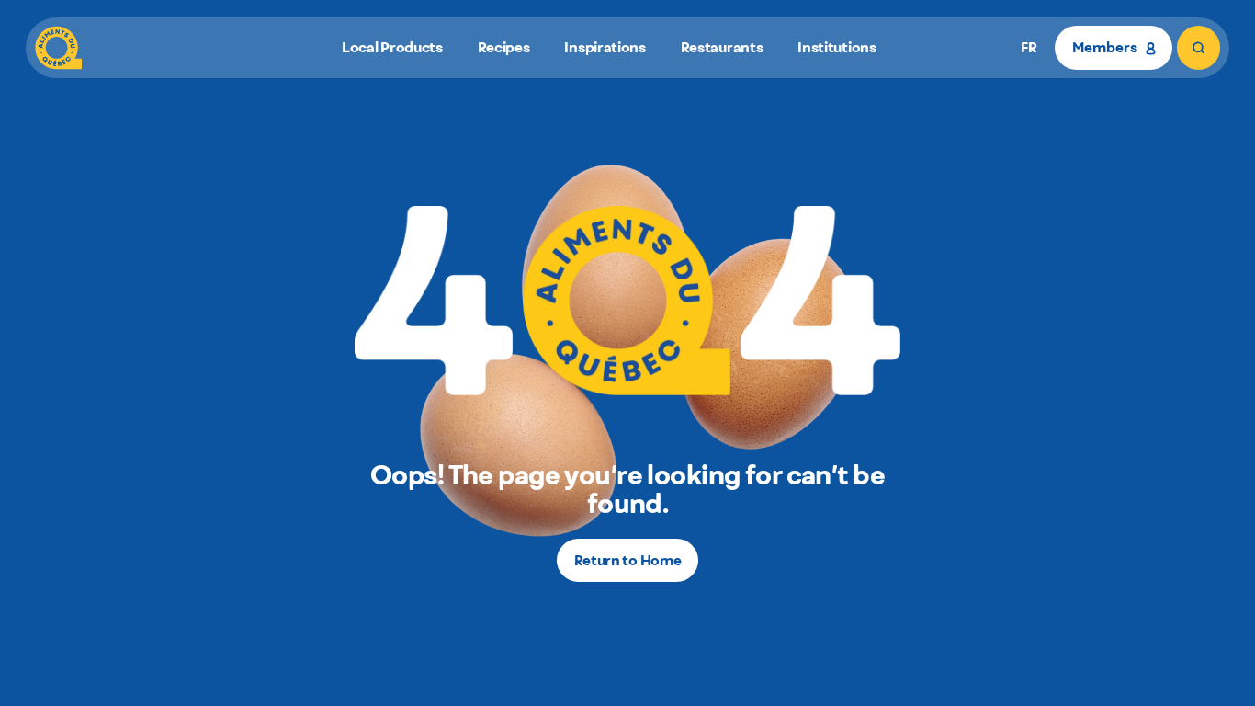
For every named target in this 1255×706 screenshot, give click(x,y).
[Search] (1198, 47)
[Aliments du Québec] (58, 47)
